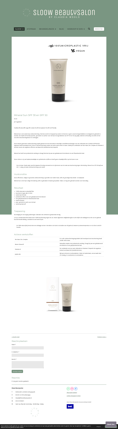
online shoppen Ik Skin (74, 396)
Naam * (14, 344)
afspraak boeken (72, 392)
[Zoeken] (89, 28)
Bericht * (14, 359)
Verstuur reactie (17, 371)
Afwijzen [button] (98, 426)
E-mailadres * (15, 352)
